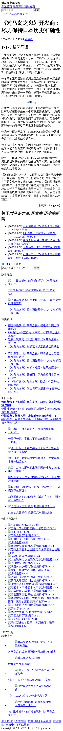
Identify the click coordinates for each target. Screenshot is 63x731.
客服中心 (11, 724)
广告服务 (33, 721)
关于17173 (7, 721)
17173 (4, 14)
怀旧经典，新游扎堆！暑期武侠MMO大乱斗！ (29, 415)
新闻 (18, 264)
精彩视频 (29, 6)
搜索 (36, 10)
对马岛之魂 (15, 14)
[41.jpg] (31, 102)
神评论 (29, 39)
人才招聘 (20, 721)
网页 (8, 264)
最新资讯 (18, 6)
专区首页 (6, 6)
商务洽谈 (45, 721)
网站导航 (23, 724)
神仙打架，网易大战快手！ (17, 419)
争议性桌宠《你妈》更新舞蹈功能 (21, 408)
